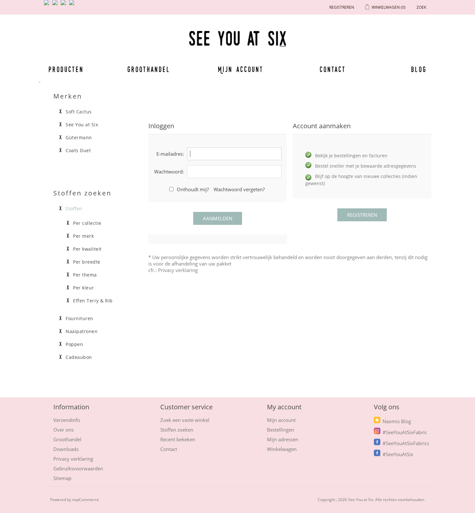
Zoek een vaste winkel (184, 420)
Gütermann (79, 138)
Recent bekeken (177, 439)
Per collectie (87, 223)
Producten (64, 69)
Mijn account (241, 69)
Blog (419, 69)
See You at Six (82, 125)
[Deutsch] (73, 5)
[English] (48, 5)
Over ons (63, 429)
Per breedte (86, 262)
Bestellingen (280, 429)
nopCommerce (85, 499)
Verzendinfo (66, 420)
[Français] (65, 5)
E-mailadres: (170, 154)
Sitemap (62, 478)
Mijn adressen (282, 439)
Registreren (341, 7)
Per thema (85, 275)
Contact (333, 69)
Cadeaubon (79, 357)
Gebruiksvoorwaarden (78, 468)
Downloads (66, 449)
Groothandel (148, 69)
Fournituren (79, 318)
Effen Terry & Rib (93, 301)
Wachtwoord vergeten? (239, 189)
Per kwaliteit (87, 249)
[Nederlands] (56, 5)
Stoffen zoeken (176, 429)
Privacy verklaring (178, 270)
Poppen (74, 344)
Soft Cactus (79, 112)
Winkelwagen (282, 449)
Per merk (83, 236)
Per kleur (83, 288)
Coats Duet (78, 150)
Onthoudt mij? (193, 189)
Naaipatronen (82, 331)
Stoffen (74, 209)
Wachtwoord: (169, 171)
